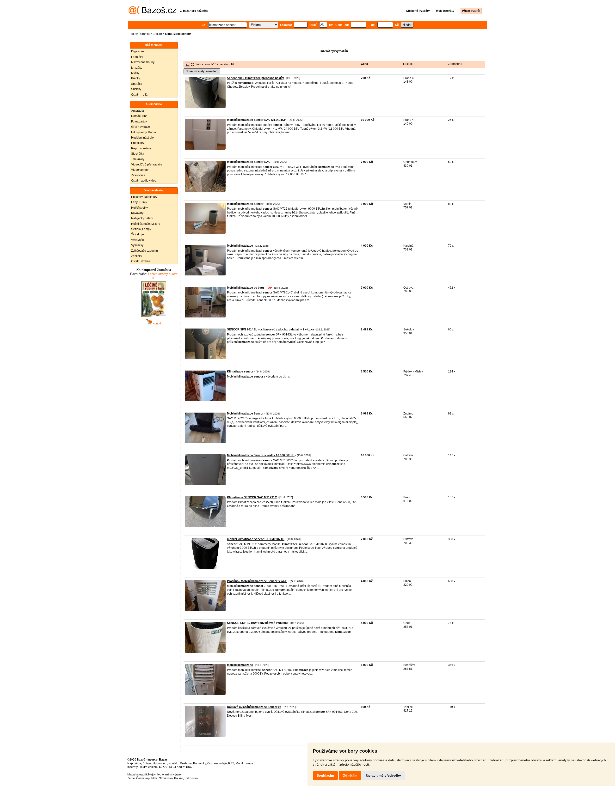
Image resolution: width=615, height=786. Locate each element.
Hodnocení (160, 763)
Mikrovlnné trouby (142, 62)
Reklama (186, 763)
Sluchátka (137, 153)
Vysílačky (137, 245)
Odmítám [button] (350, 775)
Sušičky (136, 89)
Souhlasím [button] (325, 775)
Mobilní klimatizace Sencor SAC (249, 162)
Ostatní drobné (140, 261)
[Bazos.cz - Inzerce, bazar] (152, 13)
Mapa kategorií (137, 774)
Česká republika (147, 778)
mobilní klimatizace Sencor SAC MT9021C (255, 539)
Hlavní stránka (140, 34)
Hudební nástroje (142, 137)
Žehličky (136, 256)
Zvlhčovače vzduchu (144, 250)
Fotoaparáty (139, 121)
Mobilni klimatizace (240, 665)
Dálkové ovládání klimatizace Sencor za (254, 707)
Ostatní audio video (143, 180)
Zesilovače (138, 175)
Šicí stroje (137, 234)
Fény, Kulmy (139, 202)
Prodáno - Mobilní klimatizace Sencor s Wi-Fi (257, 581)
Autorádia (137, 110)
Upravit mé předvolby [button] (383, 775)
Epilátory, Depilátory (144, 197)
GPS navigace (140, 126)
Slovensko (166, 778)
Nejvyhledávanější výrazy (165, 774)
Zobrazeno (455, 64)
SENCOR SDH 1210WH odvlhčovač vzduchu (257, 623)
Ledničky (137, 57)
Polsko (178, 778)
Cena (364, 64)
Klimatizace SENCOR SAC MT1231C (252, 497)
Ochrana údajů (217, 763)
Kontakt (173, 763)
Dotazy (146, 763)
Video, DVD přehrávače (146, 164)
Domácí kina (139, 116)
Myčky (135, 73)
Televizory (137, 159)
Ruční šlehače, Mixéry (145, 223)
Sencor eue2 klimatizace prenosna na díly (255, 78)
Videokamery (139, 169)
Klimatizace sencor (240, 371)
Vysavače (137, 240)
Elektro (157, 34)
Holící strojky (139, 207)
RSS (231, 763)
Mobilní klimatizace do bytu (245, 287)
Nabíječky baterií (142, 218)
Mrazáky (136, 67)
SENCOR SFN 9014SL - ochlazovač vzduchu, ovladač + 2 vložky (270, 329)
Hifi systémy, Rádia (143, 132)
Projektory (137, 143)
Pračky (135, 78)
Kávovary (137, 213)
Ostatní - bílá (139, 94)
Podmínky (199, 763)
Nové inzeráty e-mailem (201, 71)
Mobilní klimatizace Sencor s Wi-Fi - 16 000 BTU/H (261, 455)
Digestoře (137, 51)
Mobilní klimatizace (240, 245)
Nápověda (134, 763)
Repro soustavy (141, 148)
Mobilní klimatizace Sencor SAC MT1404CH (256, 120)
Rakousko (191, 778)
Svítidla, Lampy (141, 229)
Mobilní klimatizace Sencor (245, 204)
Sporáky (136, 83)
